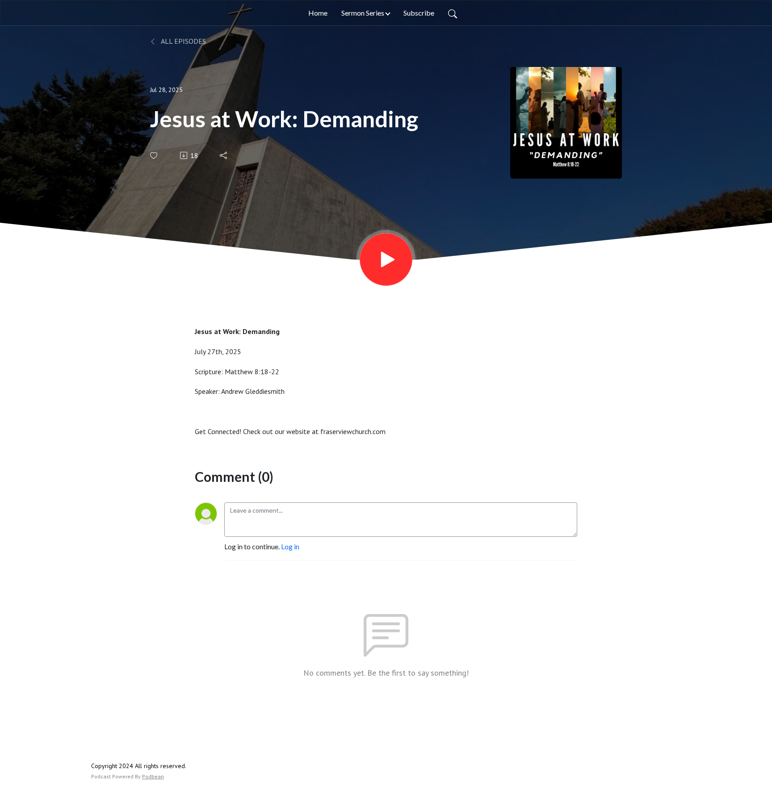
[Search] (453, 13)
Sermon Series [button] (362, 12)
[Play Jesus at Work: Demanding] (386, 259)
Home (317, 12)
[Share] (224, 155)
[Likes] (154, 155)
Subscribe (418, 12)
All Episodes (182, 41)
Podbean (153, 776)
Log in (290, 546)
